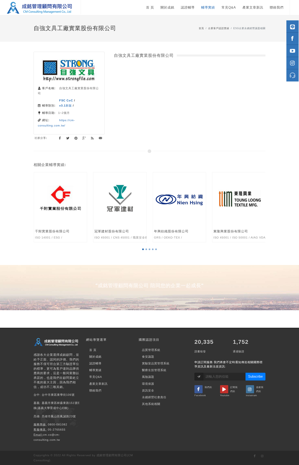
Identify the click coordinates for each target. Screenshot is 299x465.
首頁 (201, 28)
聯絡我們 (95, 390)
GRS (97, 237)
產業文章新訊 (98, 383)
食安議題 (148, 356)
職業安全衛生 (82, 237)
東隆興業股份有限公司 (171, 231)
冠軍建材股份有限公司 (52, 231)
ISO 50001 (180, 237)
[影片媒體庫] (292, 51)
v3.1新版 (65, 105)
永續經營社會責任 (154, 397)
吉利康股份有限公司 (228, 231)
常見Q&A (95, 376)
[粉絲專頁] (292, 39)
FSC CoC (66, 100)
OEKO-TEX (112, 237)
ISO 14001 (259, 237)
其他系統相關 (151, 404)
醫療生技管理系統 (154, 370)
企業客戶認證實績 (218, 28)
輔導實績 (95, 370)
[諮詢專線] (292, 75)
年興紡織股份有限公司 (111, 231)
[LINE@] (292, 26)
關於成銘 (95, 356)
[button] (143, 249)
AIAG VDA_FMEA (203, 237)
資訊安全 (148, 390)
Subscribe (255, 376)
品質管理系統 (151, 350)
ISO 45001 (42, 237)
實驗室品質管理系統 (155, 363)
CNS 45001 (61, 237)
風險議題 (148, 376)
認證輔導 (95, 363)
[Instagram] (292, 63)
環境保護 (148, 383)
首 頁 (92, 350)
